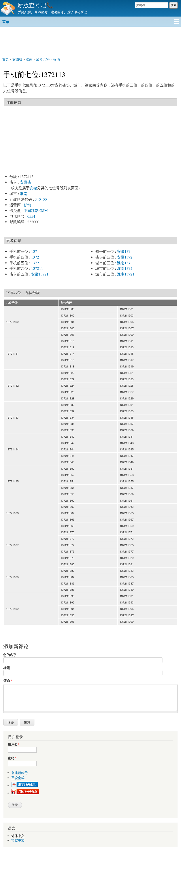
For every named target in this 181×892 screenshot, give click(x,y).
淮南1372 (124, 268)
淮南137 (123, 262)
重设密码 (18, 778)
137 (34, 251)
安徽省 (25, 182)
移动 (27, 204)
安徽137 (123, 251)
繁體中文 (18, 840)
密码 (12, 758)
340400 (41, 199)
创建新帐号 (19, 773)
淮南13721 (125, 274)
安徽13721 (40, 274)
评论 (7, 680)
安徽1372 (124, 257)
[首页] (7, 8)
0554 (31, 216)
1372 (35, 257)
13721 (36, 262)
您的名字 (10, 654)
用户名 (13, 744)
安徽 (33, 187)
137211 (37, 268)
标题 (6, 667)
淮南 (23, 193)
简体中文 (18, 836)
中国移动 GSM (36, 210)
